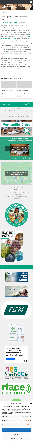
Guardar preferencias (16, 438)
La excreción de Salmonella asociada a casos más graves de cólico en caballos (23, 92)
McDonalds (6, 53)
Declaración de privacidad (14, 441)
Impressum (22, 441)
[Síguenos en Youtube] (26, 104)
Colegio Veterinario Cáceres (10, 22)
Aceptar (16, 430)
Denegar (16, 434)
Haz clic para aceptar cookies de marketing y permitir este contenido (16, 148)
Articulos (3, 12)
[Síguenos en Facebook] (28, 104)
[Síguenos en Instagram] (31, 104)
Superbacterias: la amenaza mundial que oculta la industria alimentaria (7, 92)
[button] (30, 403)
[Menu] (31, 2)
